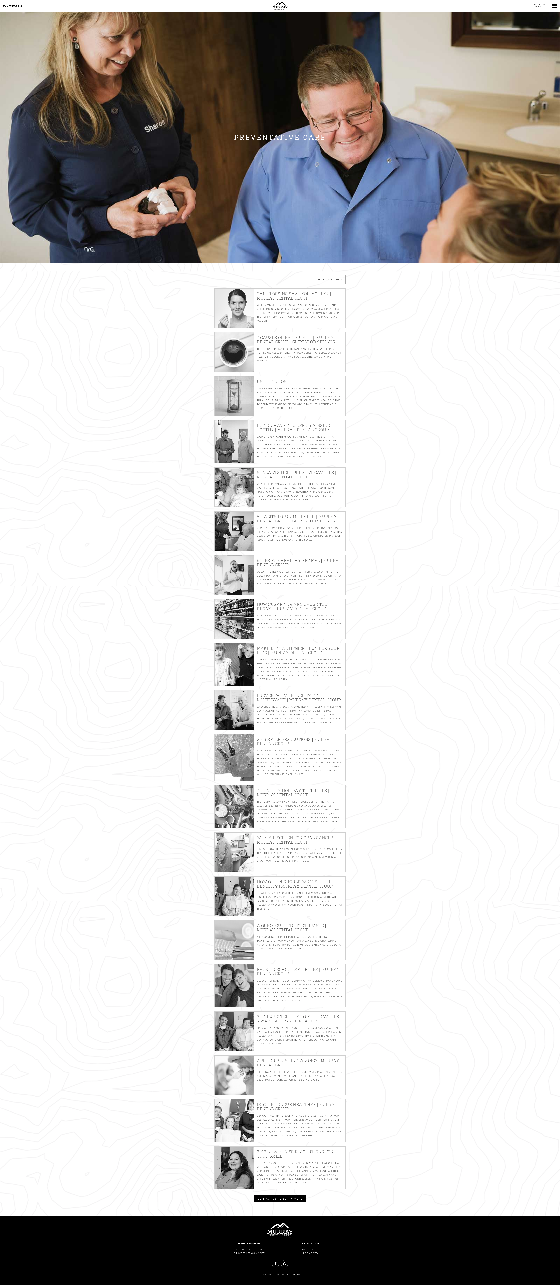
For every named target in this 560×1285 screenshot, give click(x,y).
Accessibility (293, 1274)
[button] (330, 279)
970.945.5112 (12, 5)
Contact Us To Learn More (280, 1198)
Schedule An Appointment (539, 6)
